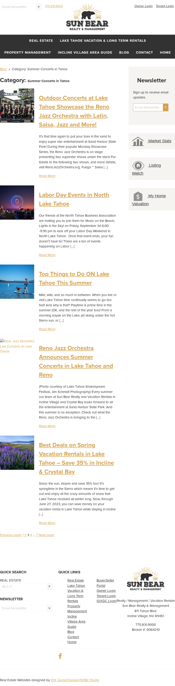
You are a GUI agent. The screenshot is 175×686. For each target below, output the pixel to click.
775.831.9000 (54, 6)
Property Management (27, 52)
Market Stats (159, 141)
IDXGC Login (106, 601)
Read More (47, 176)
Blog (124, 52)
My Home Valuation (149, 200)
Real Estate (41, 41)
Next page (46, 535)
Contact (144, 52)
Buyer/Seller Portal (105, 583)
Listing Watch (146, 169)
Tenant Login (165, 6)
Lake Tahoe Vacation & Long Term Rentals (103, 41)
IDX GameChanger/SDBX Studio (75, 680)
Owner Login (143, 6)
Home (165, 52)
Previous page (10, 535)
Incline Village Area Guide (85, 52)
